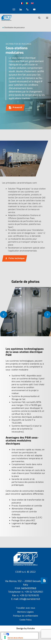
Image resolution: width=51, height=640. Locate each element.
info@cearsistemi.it (30, 599)
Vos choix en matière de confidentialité (22, 634)
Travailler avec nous (25, 608)
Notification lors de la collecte (12, 638)
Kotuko (31, 628)
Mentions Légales (25, 612)
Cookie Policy (26, 619)
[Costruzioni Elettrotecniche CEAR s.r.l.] (6, 18)
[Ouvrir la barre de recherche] (39, 18)
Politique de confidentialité (25, 616)
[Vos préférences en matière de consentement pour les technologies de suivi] (5, 637)
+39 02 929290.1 (34, 591)
